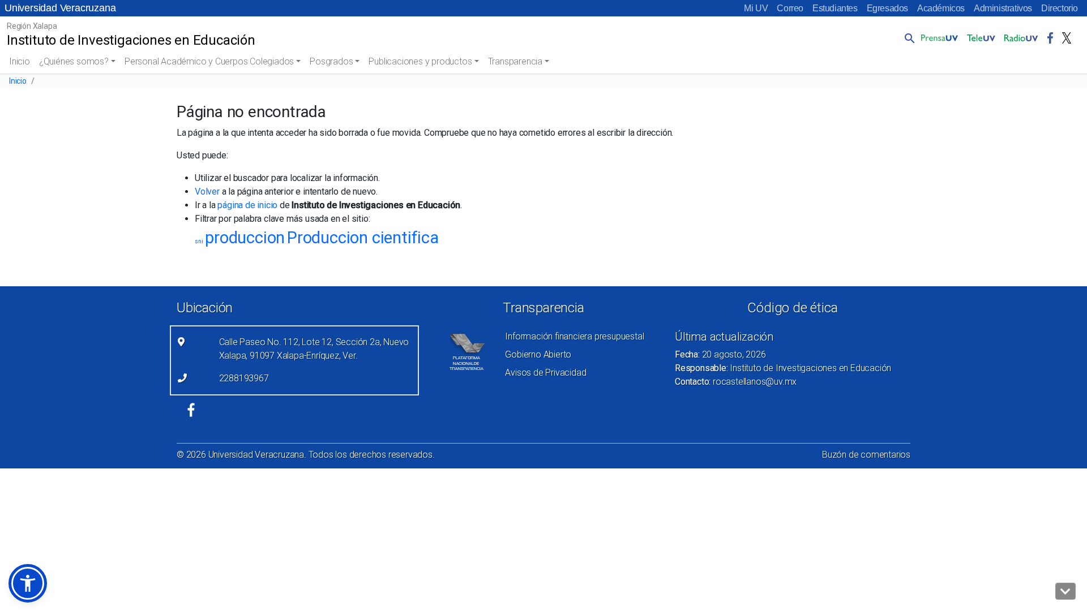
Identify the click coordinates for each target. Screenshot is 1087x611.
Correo (790, 8)
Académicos (941, 8)
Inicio (19, 61)
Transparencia (515, 61)
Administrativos (1003, 8)
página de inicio (247, 205)
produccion (245, 237)
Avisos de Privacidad (545, 372)
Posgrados (331, 61)
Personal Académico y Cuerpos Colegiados (209, 61)
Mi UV (756, 8)
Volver (207, 191)
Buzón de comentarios (866, 454)
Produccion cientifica (363, 237)
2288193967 (244, 378)
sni (199, 241)
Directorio (1059, 8)
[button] (907, 38)
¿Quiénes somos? (74, 61)
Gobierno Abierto (538, 354)
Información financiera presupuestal (574, 336)
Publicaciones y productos (420, 61)
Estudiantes (835, 8)
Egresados (887, 8)
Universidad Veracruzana (60, 8)
